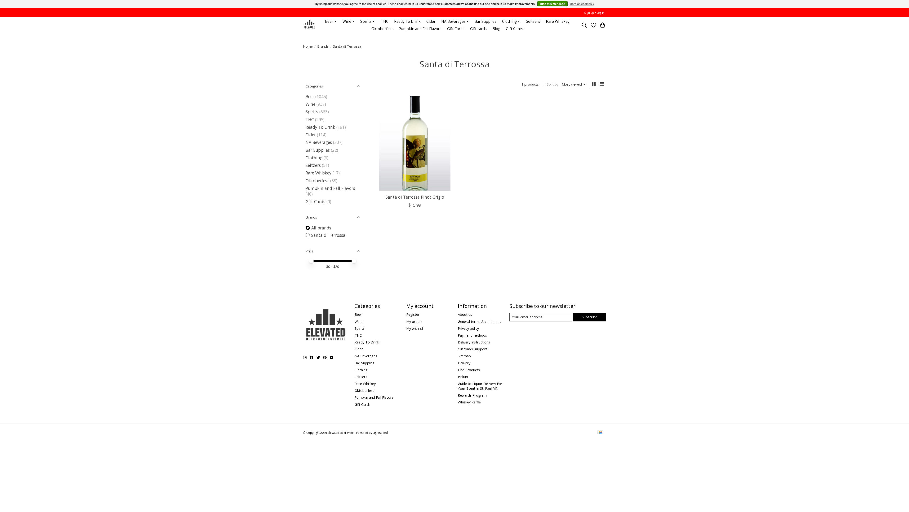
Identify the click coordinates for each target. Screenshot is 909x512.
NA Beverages (319, 142)
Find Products (469, 369)
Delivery (464, 363)
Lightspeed (380, 433)
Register (412, 314)
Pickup (463, 376)
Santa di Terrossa (328, 235)
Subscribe (589, 317)
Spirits (312, 111)
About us (465, 314)
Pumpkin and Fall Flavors (420, 28)
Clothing (314, 157)
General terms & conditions (479, 321)
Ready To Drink (407, 21)
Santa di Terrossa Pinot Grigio (415, 197)
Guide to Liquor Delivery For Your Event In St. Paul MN (480, 386)
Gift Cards (455, 28)
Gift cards (478, 28)
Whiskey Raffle (469, 402)
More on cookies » (582, 4)
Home (308, 46)
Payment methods (472, 335)
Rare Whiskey (558, 21)
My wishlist (414, 328)
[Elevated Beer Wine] (309, 25)
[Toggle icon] (584, 25)
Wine (310, 104)
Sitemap (464, 355)
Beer (310, 96)
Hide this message (552, 4)
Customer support (472, 349)
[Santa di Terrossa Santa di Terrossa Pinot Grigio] (414, 143)
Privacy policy (468, 328)
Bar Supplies (485, 21)
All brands (321, 228)
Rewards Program (472, 395)
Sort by (552, 84)
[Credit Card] (600, 432)
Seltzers (533, 21)
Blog (496, 28)
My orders (414, 321)
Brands (323, 46)
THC (384, 21)
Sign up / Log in (594, 13)
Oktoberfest (382, 28)
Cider (431, 21)
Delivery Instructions (474, 342)
